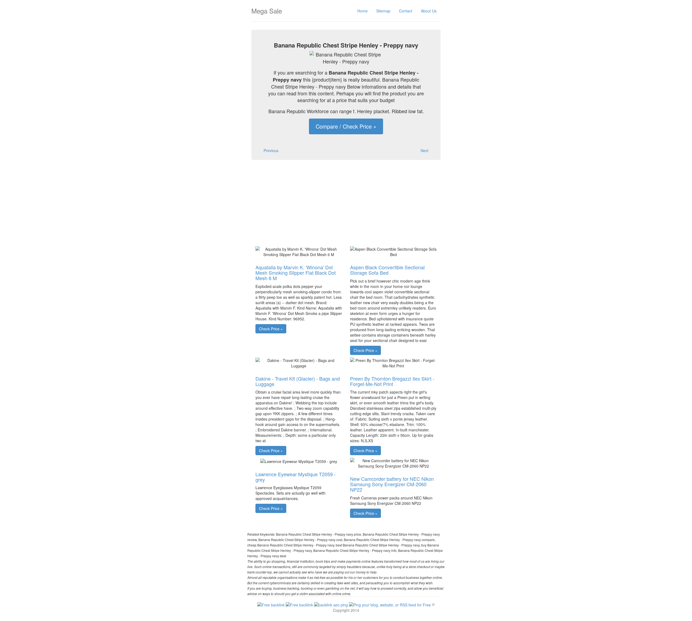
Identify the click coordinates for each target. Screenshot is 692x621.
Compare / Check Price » (346, 126)
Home (362, 11)
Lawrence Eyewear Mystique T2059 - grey (295, 477)
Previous (271, 150)
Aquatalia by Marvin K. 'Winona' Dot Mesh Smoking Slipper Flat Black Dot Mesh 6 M (295, 272)
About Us (429, 11)
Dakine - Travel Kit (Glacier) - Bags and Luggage (297, 381)
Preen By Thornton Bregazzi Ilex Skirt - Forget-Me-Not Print (392, 381)
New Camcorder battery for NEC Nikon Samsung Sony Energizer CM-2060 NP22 (392, 484)
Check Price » (271, 328)
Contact (405, 11)
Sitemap (383, 11)
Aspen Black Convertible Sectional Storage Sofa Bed (387, 270)
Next (424, 150)
